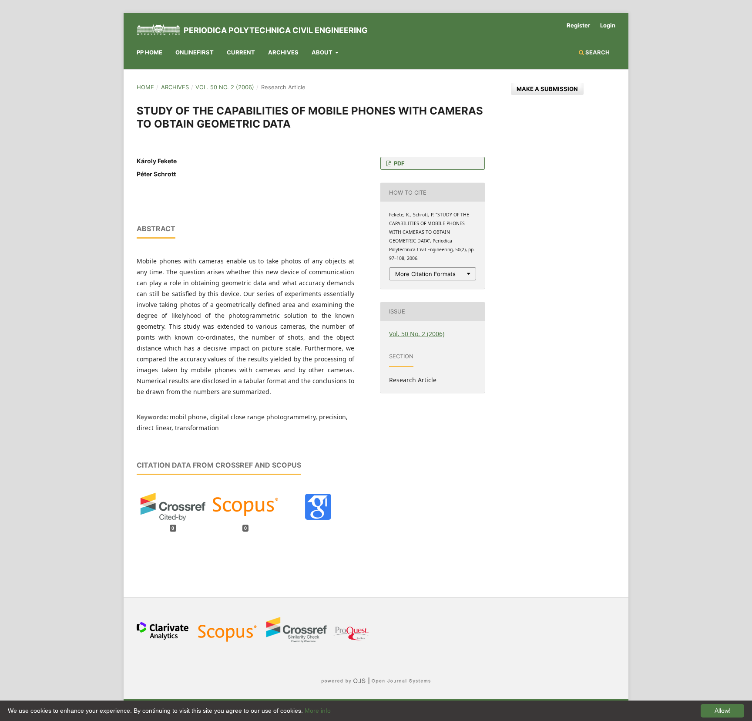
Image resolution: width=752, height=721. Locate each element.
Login (607, 25)
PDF (399, 163)
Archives (283, 52)
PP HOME (149, 52)
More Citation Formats (425, 273)
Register (578, 25)
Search (597, 52)
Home (145, 87)
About (323, 52)
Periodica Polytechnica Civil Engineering (276, 30)
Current (241, 52)
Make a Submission (547, 88)
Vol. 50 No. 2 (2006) (224, 87)
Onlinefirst (194, 52)
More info (318, 710)
